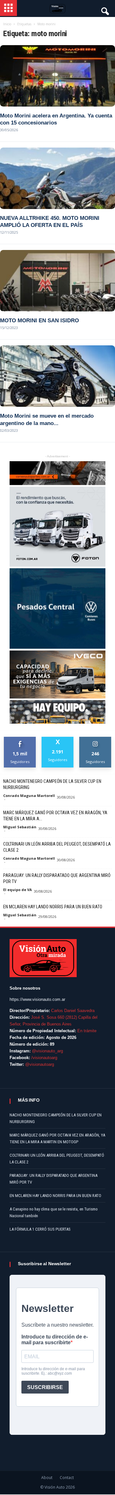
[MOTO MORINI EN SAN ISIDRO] (57, 280)
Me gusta (20, 739)
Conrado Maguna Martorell (29, 795)
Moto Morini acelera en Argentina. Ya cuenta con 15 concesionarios (56, 119)
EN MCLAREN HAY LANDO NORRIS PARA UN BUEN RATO (52, 906)
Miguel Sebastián (19, 827)
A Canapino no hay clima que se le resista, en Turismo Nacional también (54, 1212)
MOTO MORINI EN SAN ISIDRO (39, 320)
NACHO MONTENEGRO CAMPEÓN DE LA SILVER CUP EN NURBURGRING (52, 784)
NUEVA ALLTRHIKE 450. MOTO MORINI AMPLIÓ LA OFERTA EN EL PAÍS (49, 221)
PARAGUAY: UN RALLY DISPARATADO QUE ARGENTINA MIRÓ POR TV (57, 878)
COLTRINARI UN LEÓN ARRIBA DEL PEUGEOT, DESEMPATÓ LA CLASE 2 (57, 847)
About (46, 1477)
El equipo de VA (17, 889)
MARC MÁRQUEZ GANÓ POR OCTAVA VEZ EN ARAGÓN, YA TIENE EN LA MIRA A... (55, 815)
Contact (67, 1477)
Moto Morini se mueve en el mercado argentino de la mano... (47, 419)
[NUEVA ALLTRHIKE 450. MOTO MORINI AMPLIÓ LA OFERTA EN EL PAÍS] (57, 178)
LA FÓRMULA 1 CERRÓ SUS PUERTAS (40, 1229)
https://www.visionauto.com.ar (37, 999)
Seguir (95, 739)
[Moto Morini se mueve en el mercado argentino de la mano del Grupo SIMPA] (57, 376)
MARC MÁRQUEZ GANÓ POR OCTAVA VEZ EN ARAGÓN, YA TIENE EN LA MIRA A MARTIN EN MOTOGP (57, 1138)
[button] (104, 10)
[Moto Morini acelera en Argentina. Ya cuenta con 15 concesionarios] (57, 76)
